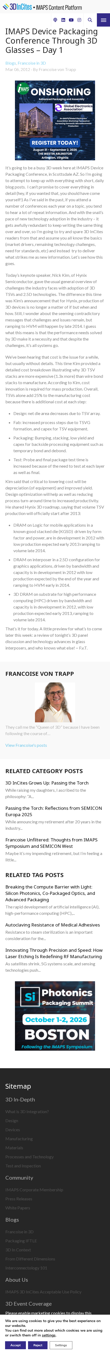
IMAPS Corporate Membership (34, 1189)
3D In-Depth (20, 1099)
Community (19, 1177)
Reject (37, 1345)
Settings (61, 1345)
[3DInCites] (42, 6)
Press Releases (18, 1198)
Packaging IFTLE (21, 1240)
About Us (16, 1279)
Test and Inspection (23, 1165)
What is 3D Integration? (27, 1111)
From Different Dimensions (30, 1258)
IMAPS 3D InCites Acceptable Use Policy (43, 1291)
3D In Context (18, 1249)
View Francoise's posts (26, 745)
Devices (12, 1129)
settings (49, 1335)
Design (11, 1120)
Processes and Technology (29, 1156)
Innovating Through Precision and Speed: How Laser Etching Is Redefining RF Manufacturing (54, 953)
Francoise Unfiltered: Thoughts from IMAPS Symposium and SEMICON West (51, 843)
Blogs (10, 62)
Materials (14, 1147)
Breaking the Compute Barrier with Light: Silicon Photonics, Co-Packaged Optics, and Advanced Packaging (50, 893)
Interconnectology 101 (26, 1267)
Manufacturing (19, 1138)
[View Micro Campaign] (55, 121)
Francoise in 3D (32, 62)
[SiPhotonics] (55, 1016)
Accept (15, 1345)
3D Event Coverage (28, 1303)
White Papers (17, 1207)
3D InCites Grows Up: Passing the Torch (47, 783)
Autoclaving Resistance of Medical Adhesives (52, 925)
